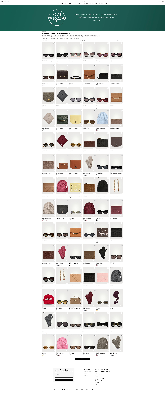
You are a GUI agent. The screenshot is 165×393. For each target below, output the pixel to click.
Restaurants (102, 382)
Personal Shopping (103, 373)
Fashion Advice (103, 371)
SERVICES (106, 3)
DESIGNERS (66, 3)
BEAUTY (70, 3)
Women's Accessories (45, 38)
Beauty (8, 1)
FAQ (106, 373)
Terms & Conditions (77, 389)
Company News (97, 382)
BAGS (81, 3)
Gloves (64, 38)
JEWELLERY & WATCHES (87, 3)
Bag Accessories (53, 38)
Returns (107, 369)
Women (2, 1)
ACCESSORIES (95, 3)
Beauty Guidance (103, 369)
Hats (67, 38)
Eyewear (61, 38)
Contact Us (85, 373)
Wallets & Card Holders (76, 38)
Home (11, 1)
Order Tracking (108, 371)
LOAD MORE (82, 358)
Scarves (71, 38)
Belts (57, 38)
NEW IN (58, 3)
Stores (96, 384)
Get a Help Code (86, 375)
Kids (13, 1)
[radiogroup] (82, 40)
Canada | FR (70, 389)
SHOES (78, 3)
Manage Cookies (87, 389)
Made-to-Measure (103, 376)
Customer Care (97, 377)
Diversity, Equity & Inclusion (97, 375)
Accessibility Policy (82, 389)
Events (101, 380)
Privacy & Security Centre (97, 380)
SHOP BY (61, 3)
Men (5, 1)
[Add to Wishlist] (54, 58)
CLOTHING (74, 3)
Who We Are (97, 369)
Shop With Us (97, 373)
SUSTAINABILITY (100, 3)
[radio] (80, 40)
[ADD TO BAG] (53, 58)
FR (158, 1)
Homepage (44, 31)
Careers (96, 371)
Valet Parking (102, 378)
